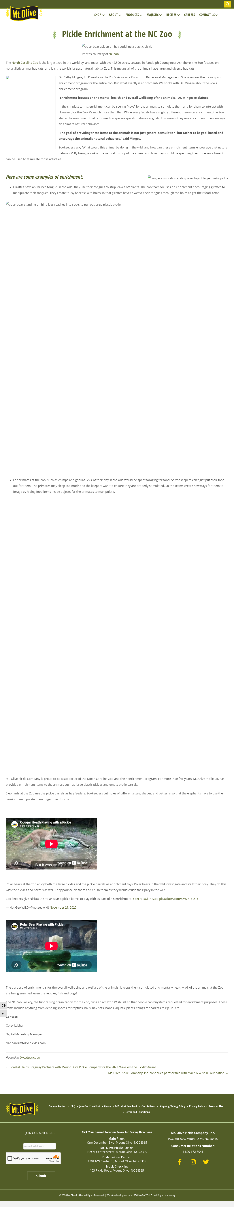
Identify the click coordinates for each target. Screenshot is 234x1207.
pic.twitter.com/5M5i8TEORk (178, 899)
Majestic (152, 14)
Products (132, 14)
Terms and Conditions (137, 1112)
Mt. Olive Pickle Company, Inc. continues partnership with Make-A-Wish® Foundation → (168, 1073)
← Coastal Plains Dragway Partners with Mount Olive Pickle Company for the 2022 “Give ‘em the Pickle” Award (81, 1067)
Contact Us (207, 14)
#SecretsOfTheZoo (145, 899)
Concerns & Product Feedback (120, 1106)
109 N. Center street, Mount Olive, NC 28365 (117, 1152)
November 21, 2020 (63, 907)
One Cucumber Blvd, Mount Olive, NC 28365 (117, 1143)
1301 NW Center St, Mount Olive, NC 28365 (117, 1161)
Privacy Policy (197, 1106)
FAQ (73, 1106)
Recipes (171, 14)
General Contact (58, 1106)
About (113, 14)
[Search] (227, 4)
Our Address (148, 1106)
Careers (189, 14)
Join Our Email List (89, 1106)
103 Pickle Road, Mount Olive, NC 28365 (117, 1170)
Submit (41, 1175)
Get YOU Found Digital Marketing (158, 1195)
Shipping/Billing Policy (172, 1106)
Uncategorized (30, 1057)
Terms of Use (216, 1106)
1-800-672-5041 (192, 1152)
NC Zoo (114, 54)
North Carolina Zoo (25, 63)
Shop (97, 14)
